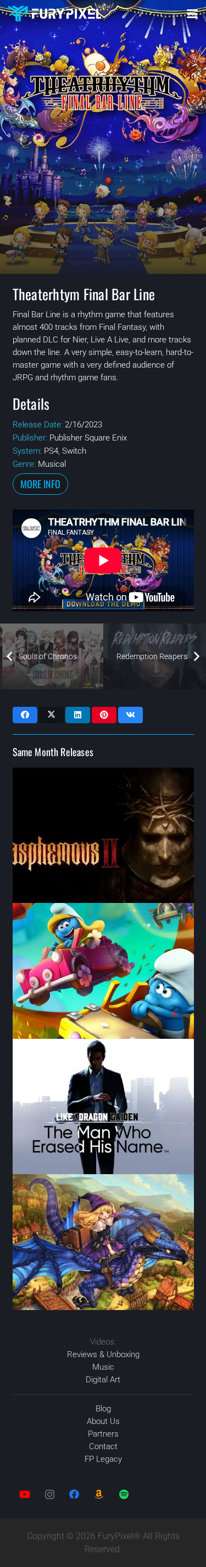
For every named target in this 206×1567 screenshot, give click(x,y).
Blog (103, 1409)
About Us (103, 1421)
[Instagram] (49, 1494)
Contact (103, 1446)
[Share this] (25, 715)
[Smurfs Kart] (103, 971)
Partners (103, 1434)
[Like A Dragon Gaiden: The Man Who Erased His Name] (103, 1107)
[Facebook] (74, 1494)
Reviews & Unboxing (103, 1354)
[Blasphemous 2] (103, 835)
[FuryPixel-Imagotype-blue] (54, 13)
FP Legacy (103, 1459)
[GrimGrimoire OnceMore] (103, 1242)
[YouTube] (25, 1494)
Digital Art (103, 1380)
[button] (192, 13)
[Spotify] (124, 1494)
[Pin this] (104, 715)
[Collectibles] (99, 1494)
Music (103, 1367)
